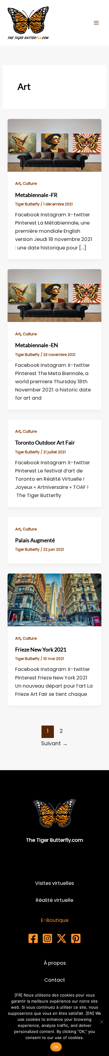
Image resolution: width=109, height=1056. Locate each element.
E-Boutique (54, 920)
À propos (55, 963)
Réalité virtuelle (54, 900)
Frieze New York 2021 (40, 649)
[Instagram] (47, 938)
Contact (54, 979)
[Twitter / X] (61, 938)
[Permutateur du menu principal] (96, 23)
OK (56, 1046)
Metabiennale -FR (36, 194)
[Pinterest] (76, 938)
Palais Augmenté (35, 540)
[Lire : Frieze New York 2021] (54, 599)
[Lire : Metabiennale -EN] (54, 295)
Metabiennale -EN (36, 345)
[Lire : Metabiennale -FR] (54, 144)
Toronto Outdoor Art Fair (45, 442)
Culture (30, 183)
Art (18, 183)
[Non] (101, 1022)
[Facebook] (33, 938)
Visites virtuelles (54, 883)
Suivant (54, 743)
